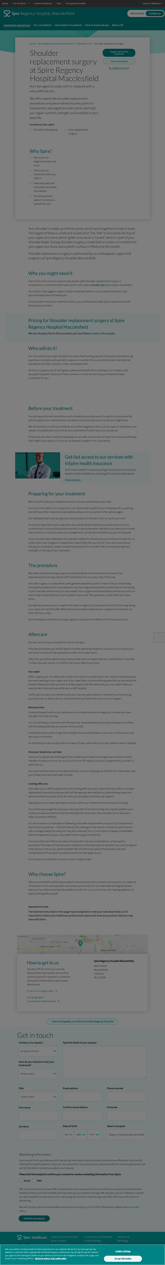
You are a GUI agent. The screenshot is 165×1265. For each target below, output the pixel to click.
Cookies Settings (123, 1251)
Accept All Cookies (123, 1258)
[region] (82, 1254)
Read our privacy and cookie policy (51, 1258)
